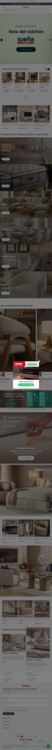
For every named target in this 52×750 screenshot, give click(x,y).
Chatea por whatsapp (27, 384)
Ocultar (26, 387)
